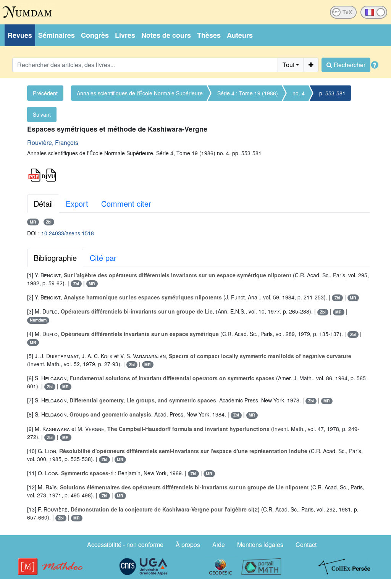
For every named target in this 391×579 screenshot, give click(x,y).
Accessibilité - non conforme (125, 544)
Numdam (38, 320)
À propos (188, 544)
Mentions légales (260, 544)
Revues (20, 35)
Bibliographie (55, 257)
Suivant (42, 114)
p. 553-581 (332, 93)
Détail (43, 203)
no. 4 (298, 93)
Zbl (49, 222)
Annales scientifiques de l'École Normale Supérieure (140, 93)
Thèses (209, 35)
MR (33, 222)
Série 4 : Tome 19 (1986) (247, 93)
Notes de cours (166, 35)
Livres (125, 35)
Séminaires (56, 35)
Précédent (45, 93)
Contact (306, 544)
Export (77, 203)
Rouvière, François (52, 142)
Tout (288, 64)
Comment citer (126, 203)
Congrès (95, 35)
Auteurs (240, 35)
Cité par (103, 257)
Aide (218, 544)
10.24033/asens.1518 (67, 233)
